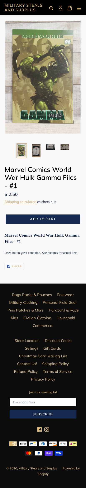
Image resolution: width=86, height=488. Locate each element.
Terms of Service (57, 371)
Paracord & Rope (64, 310)
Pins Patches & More (26, 310)
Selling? (31, 348)
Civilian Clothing (37, 317)
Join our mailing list (43, 392)
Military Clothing (23, 302)
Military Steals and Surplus (24, 7)
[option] (22, 150)
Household (66, 317)
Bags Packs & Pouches (32, 294)
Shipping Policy (55, 363)
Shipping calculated (20, 201)
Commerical (43, 325)
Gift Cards (52, 348)
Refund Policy (26, 371)
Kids (14, 317)
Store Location (27, 340)
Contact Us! (27, 363)
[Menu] (78, 8)
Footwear (65, 294)
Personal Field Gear (60, 302)
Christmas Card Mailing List (43, 356)
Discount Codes (58, 340)
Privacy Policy (43, 379)
